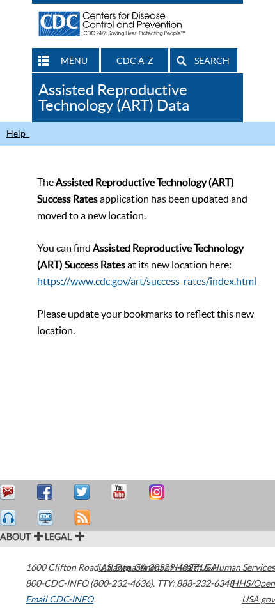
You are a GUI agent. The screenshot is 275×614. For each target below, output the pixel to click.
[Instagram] (158, 492)
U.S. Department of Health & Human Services (186, 567)
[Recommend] (46, 492)
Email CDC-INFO (59, 599)
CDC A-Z (134, 61)
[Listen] (9, 518)
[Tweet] (83, 492)
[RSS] (83, 518)
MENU (74, 61)
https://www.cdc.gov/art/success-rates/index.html (146, 281)
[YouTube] (120, 492)
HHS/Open (253, 583)
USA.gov (258, 599)
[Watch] (46, 518)
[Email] (9, 492)
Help (17, 133)
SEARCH (212, 61)
